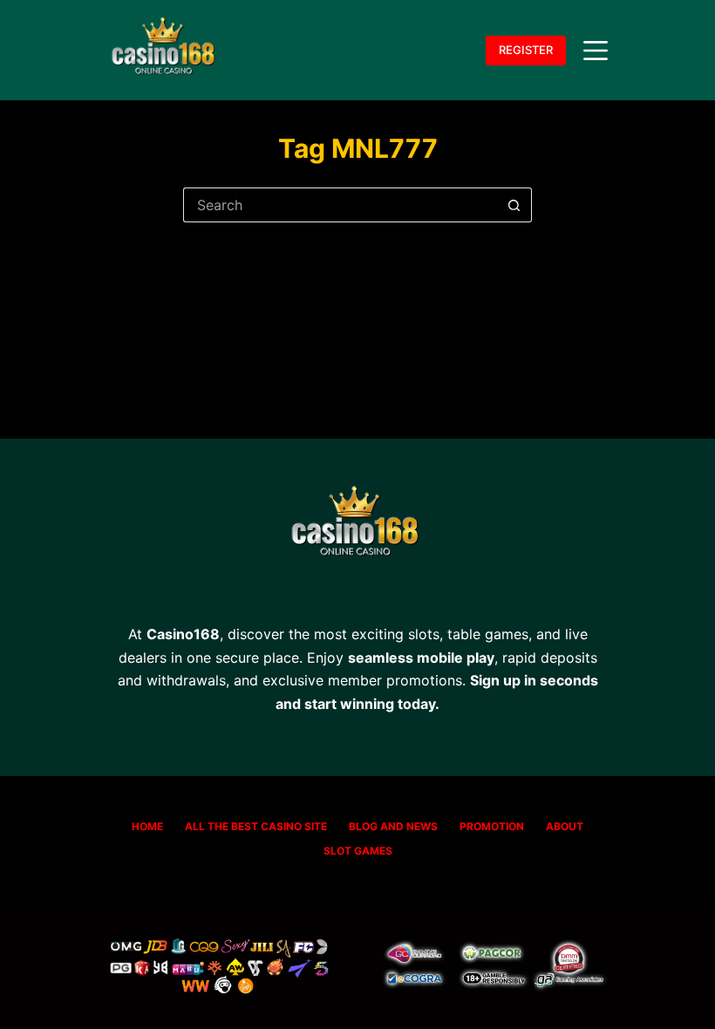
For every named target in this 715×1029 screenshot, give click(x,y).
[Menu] (595, 50)
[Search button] (514, 204)
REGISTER (526, 50)
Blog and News (393, 826)
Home (147, 826)
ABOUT (564, 826)
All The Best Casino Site (256, 826)
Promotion (492, 826)
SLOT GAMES (357, 850)
